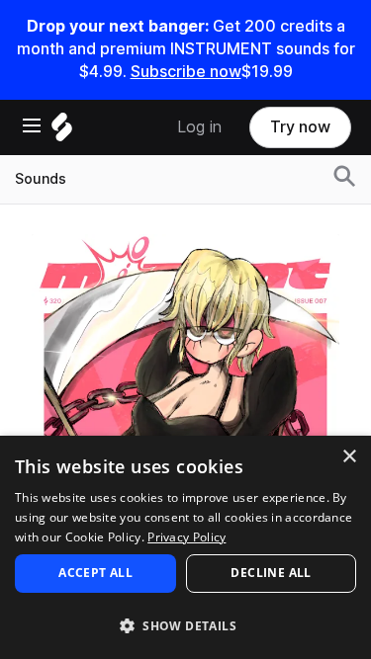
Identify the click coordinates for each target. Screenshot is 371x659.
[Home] (61, 132)
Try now (300, 127)
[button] (185, 625)
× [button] (348, 457)
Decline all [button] (271, 572)
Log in (199, 127)
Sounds (40, 179)
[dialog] (185, 547)
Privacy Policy (186, 537)
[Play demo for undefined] (186, 387)
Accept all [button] (95, 572)
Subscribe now (186, 71)
